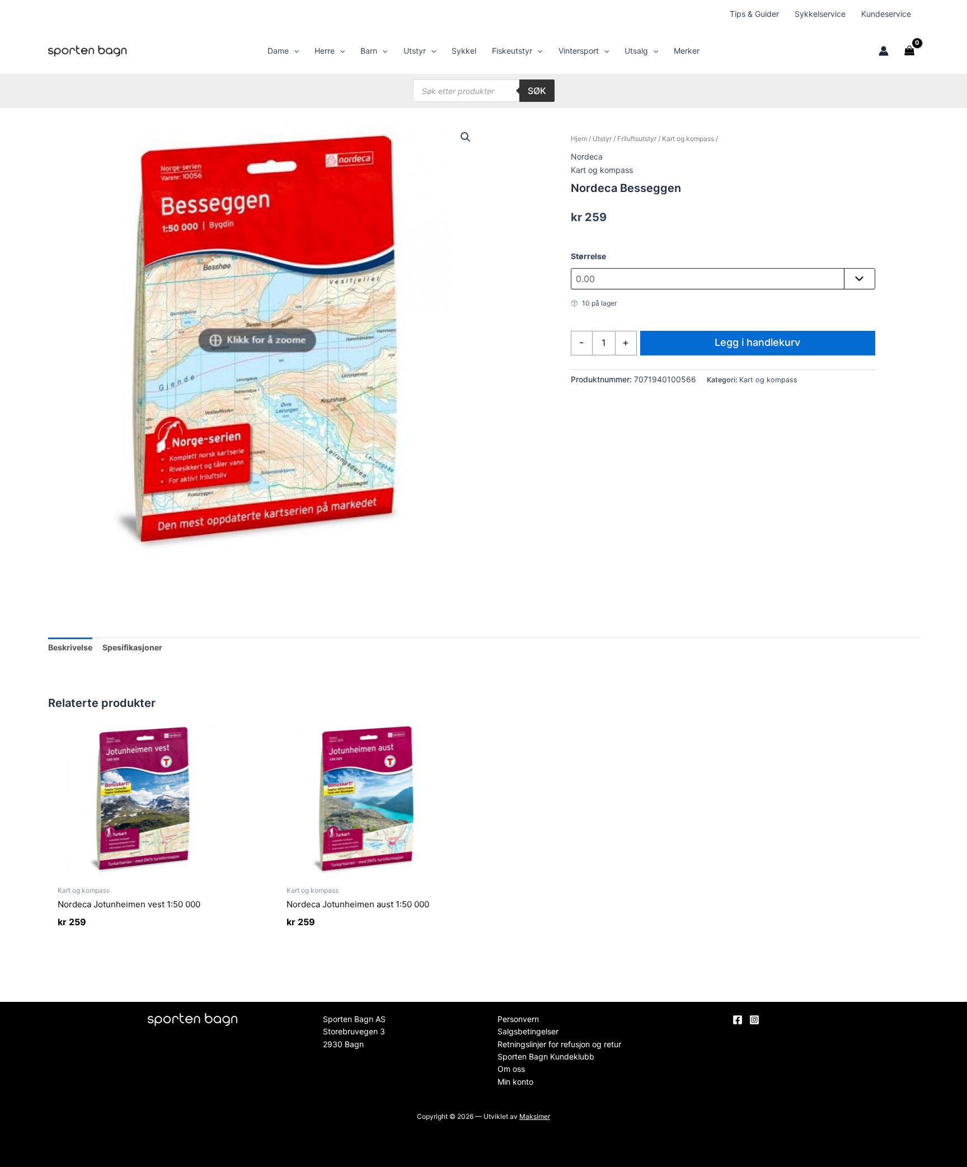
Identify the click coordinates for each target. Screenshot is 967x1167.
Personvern (518, 1019)
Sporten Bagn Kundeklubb (545, 1056)
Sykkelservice (820, 13)
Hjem (579, 138)
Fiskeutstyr (512, 50)
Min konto (515, 1081)
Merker (687, 50)
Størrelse (588, 256)
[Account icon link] (884, 51)
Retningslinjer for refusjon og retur (559, 1044)
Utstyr (414, 50)
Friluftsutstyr (636, 138)
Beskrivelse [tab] (70, 647)
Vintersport (578, 50)
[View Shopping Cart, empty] (909, 51)
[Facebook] (738, 1020)
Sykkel (464, 50)
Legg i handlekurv (757, 342)
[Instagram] (754, 1020)
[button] (294, 51)
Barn (368, 50)
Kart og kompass (688, 138)
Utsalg (636, 50)
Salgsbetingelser (527, 1031)
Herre (324, 50)
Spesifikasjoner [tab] (132, 647)
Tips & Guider (754, 13)
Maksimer (534, 1116)
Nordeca (587, 156)
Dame (278, 50)
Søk (537, 90)
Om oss (511, 1069)
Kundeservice (886, 13)
